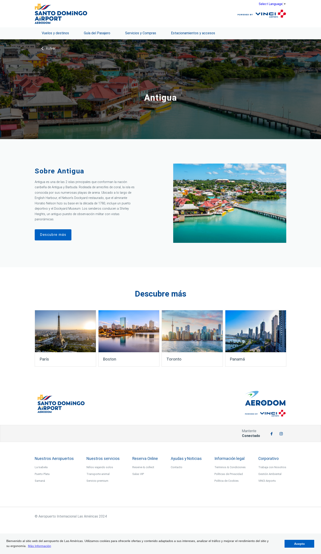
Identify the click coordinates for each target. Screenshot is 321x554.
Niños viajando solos (99, 467)
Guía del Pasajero (97, 33)
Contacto (176, 467)
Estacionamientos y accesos (193, 33)
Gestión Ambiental (269, 474)
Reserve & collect (143, 467)
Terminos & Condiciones (230, 467)
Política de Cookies (226, 480)
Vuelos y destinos (55, 33)
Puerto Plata (42, 474)
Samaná (40, 480)
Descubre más (53, 235)
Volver (51, 48)
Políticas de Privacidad (228, 474)
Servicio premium (97, 480)
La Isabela (41, 467)
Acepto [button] (299, 543)
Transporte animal (98, 474)
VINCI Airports (267, 480)
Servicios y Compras (140, 33)
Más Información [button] (39, 546)
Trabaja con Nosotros (272, 467)
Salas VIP (138, 474)
